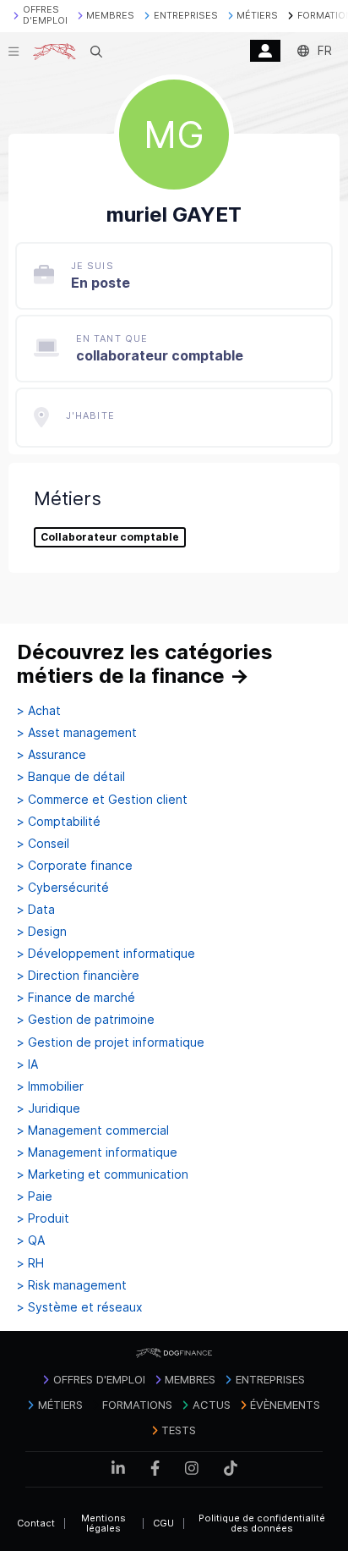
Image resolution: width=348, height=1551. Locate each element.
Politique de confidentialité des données (261, 1523)
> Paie (34, 1196)
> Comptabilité (59, 821)
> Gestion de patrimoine (86, 1019)
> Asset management (77, 733)
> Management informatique (97, 1152)
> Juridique (48, 1108)
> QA (31, 1240)
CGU (163, 1523)
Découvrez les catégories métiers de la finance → (145, 664)
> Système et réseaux (80, 1307)
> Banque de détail (71, 777)
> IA (27, 1064)
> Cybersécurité (63, 887)
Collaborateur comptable (110, 537)
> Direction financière (78, 975)
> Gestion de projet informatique (110, 1042)
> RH (30, 1263)
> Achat (39, 711)
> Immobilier (50, 1086)
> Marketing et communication (102, 1174)
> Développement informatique (106, 953)
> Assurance (51, 755)
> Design (42, 931)
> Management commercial (93, 1130)
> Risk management (72, 1285)
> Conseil (43, 843)
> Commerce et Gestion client (102, 799)
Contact (36, 1523)
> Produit (43, 1218)
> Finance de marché (76, 997)
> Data (36, 909)
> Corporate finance (75, 865)
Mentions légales (103, 1523)
